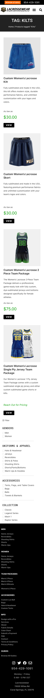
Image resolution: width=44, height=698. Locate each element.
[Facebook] (25, 663)
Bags (3, 602)
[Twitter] (19, 663)
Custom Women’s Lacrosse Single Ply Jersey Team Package (20, 369)
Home (11, 27)
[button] (34, 9)
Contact (4, 639)
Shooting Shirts (7, 539)
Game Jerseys (7, 534)
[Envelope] (30, 663)
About (3, 625)
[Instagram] (13, 663)
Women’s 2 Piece (8, 588)
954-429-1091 (32, 2)
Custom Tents (7, 608)
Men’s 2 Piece (7, 578)
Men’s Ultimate (7, 584)
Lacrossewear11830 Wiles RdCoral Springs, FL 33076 (22, 686)
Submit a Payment (9, 633)
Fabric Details (7, 628)
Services (5, 622)
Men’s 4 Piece (7, 581)
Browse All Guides (9, 656)
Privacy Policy (7, 644)
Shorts (4, 542)
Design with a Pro (8, 619)
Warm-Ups (5, 545)
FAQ (3, 636)
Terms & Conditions (9, 642)
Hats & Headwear (8, 605)
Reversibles (6, 536)
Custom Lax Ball (8, 600)
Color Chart (6, 630)
